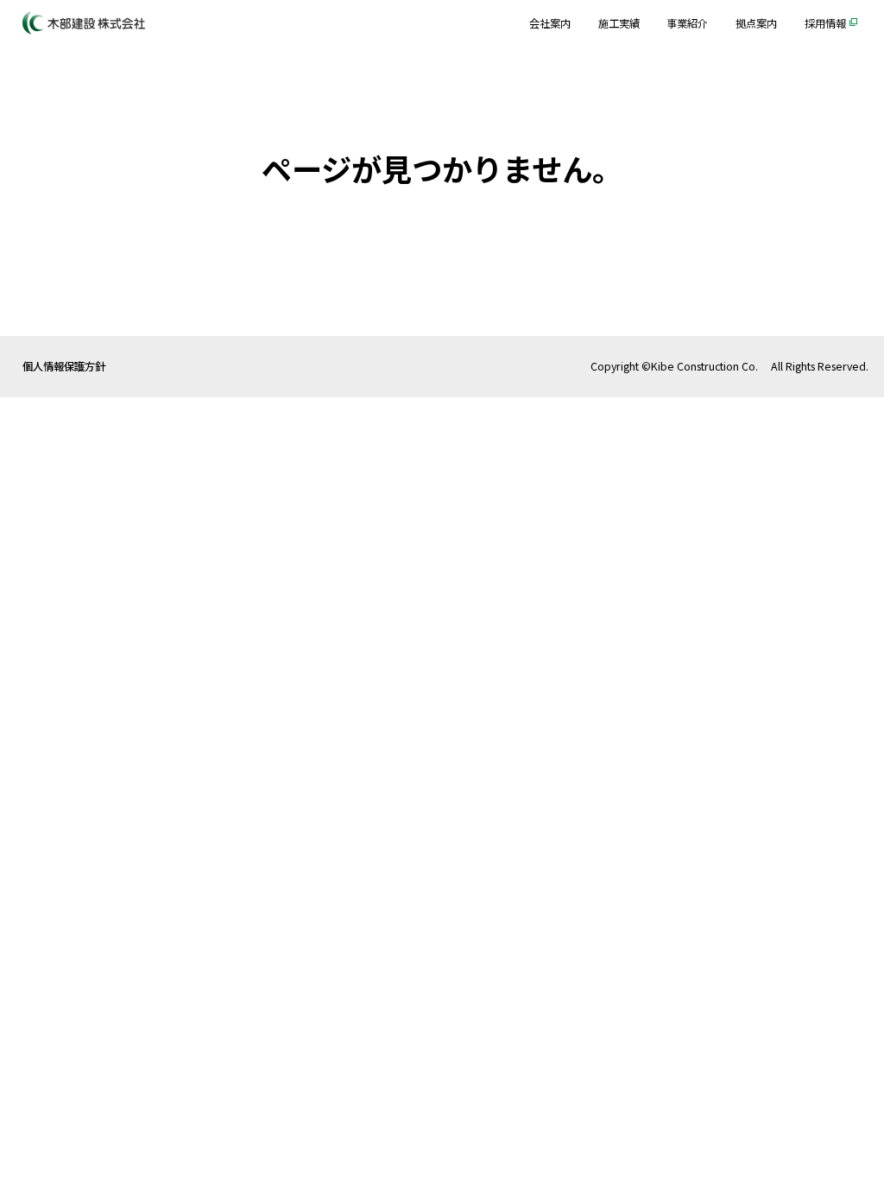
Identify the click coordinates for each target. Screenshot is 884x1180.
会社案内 (550, 23)
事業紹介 (687, 23)
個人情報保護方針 (63, 366)
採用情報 (825, 23)
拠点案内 (756, 23)
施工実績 (619, 23)
